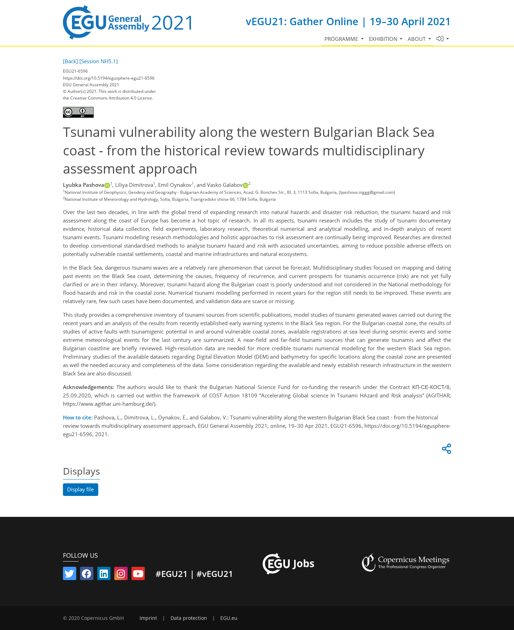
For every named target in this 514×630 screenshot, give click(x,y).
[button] (443, 39)
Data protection (189, 618)
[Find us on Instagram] (121, 575)
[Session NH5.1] (98, 61)
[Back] (70, 61)
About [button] (417, 38)
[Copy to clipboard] (445, 450)
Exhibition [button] (384, 38)
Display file (80, 489)
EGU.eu (228, 618)
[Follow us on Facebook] (86, 575)
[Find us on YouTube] (138, 575)
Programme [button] (341, 38)
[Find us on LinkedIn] (103, 575)
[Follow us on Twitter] (69, 575)
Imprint (148, 618)
